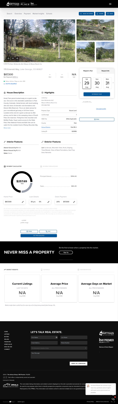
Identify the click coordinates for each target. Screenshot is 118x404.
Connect (7, 349)
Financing (7, 342)
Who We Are (8, 347)
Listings (6, 334)
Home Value (8, 344)
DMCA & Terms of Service (102, 401)
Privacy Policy (90, 401)
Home (6, 331)
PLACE (28, 374)
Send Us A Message (78, 363)
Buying (6, 336)
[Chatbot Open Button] (113, 399)
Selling (6, 339)
